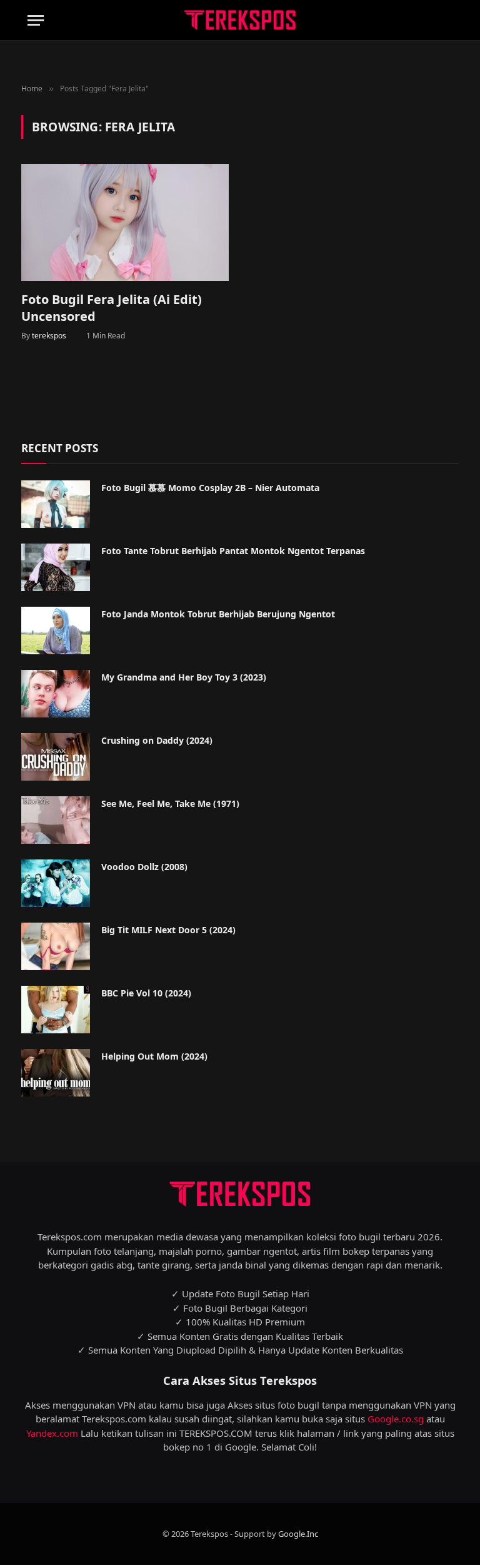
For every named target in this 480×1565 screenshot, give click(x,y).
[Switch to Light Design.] (427, 20)
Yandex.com (52, 1433)
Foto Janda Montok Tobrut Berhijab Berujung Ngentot (218, 614)
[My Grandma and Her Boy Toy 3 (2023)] (55, 693)
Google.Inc (298, 1533)
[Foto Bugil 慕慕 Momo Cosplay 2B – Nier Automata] (55, 504)
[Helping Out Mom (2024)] (55, 1073)
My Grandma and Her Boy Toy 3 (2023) (183, 677)
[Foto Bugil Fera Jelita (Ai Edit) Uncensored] (125, 222)
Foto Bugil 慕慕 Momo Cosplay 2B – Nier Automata (210, 488)
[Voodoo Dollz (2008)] (55, 883)
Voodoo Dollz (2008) (144, 867)
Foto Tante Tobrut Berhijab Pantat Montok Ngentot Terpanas (233, 551)
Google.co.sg (396, 1418)
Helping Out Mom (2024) (154, 1056)
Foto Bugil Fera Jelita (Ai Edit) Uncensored (111, 308)
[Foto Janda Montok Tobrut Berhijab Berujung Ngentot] (55, 630)
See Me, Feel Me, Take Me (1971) (170, 803)
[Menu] (36, 20)
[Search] (446, 20)
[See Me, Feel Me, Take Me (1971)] (55, 820)
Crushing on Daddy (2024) (156, 740)
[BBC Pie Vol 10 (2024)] (55, 1009)
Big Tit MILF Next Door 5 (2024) (168, 930)
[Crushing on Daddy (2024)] (55, 757)
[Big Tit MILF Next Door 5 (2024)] (55, 946)
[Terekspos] (240, 20)
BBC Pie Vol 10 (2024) (146, 993)
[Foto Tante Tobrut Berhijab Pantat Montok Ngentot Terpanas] (55, 567)
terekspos (49, 335)
